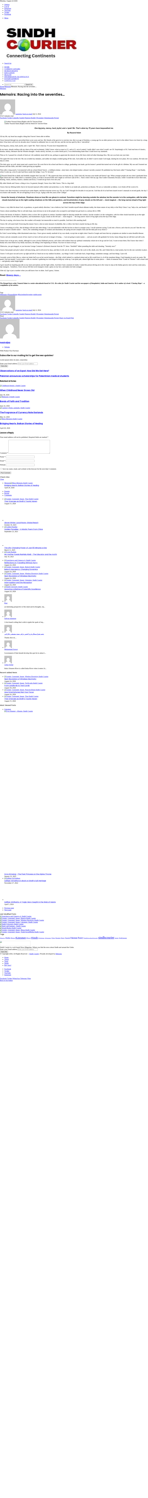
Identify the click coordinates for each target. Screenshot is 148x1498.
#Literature (20, 937)
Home (7, 67)
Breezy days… (13, 275)
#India (7, 938)
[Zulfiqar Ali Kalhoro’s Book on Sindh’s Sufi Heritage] (12, 878)
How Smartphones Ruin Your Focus (19, 692)
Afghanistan (48, 938)
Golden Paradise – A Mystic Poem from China (23, 529)
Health (7, 75)
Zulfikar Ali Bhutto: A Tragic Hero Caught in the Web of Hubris (30, 902)
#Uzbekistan (41, 938)
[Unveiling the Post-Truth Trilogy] (10, 928)
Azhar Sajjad (8, 665)
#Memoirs (3, 294)
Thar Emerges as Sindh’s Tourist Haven (20, 501)
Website (2, 465)
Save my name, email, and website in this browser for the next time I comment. (29, 469)
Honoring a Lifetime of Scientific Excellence (22, 589)
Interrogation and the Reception (18, 582)
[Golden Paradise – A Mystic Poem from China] (10, 527)
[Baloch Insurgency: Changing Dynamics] (22, 567)
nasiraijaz (19, 114)
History (63, 938)
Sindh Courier (34, 954)
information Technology (16, 77)
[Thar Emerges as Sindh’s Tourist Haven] (21, 499)
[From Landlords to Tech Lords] (23, 683)
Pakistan (73, 938)
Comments (8, 495)
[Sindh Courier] (40, 60)
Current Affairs (12, 69)
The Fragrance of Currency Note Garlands (21, 412)
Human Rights (11, 71)
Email (2, 461)
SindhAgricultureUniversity (91, 938)
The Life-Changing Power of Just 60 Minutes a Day (25, 548)
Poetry (81, 938)
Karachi (67, 938)
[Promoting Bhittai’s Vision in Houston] (13, 926)
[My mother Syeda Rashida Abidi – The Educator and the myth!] (10, 552)
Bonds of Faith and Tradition (14, 401)
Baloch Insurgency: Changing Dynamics (21, 569)
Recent (6, 493)
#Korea (13, 938)
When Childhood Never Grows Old (17, 390)
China (53, 938)
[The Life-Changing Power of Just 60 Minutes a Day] (16, 545)
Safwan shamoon (10, 618)
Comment (4, 453)
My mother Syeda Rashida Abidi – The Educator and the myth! (30, 554)
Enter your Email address (8, 364)
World (6, 963)
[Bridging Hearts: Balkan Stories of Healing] (11, 419)
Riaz (5, 603)
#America (2, 938)
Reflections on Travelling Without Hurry (20, 562)
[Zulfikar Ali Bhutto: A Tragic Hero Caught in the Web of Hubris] (12, 900)
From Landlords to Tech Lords (17, 685)
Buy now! (7, 965)
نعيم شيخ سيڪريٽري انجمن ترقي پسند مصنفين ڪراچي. (24, 634)
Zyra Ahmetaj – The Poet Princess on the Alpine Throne (27, 874)
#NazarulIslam (12, 294)
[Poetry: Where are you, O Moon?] (17, 930)
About (6, 959)
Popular (7, 491)
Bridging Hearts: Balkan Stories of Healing (21, 423)
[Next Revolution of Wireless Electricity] (26, 573)
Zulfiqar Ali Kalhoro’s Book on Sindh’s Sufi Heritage (25, 880)
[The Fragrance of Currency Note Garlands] (15, 408)
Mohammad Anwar (11, 649)
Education (9, 73)
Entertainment (11, 79)
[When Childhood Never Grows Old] (13, 386)
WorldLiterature (123, 938)
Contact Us (9, 81)
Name (2, 457)
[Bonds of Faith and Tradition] (10, 397)
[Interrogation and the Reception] (23, 580)
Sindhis (116, 938)
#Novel (28, 938)
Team (6, 961)
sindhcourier (37, 294)
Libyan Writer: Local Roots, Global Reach (21, 522)
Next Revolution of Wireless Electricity (20, 576)
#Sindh (34, 938)
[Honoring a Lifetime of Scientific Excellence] (16, 587)
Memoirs (8, 87)
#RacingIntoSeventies (25, 294)
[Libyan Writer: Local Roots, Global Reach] (16, 520)
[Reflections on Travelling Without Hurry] (20, 560)
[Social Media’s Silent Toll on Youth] (22, 932)
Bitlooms (59, 954)
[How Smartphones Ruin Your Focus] (24, 690)
